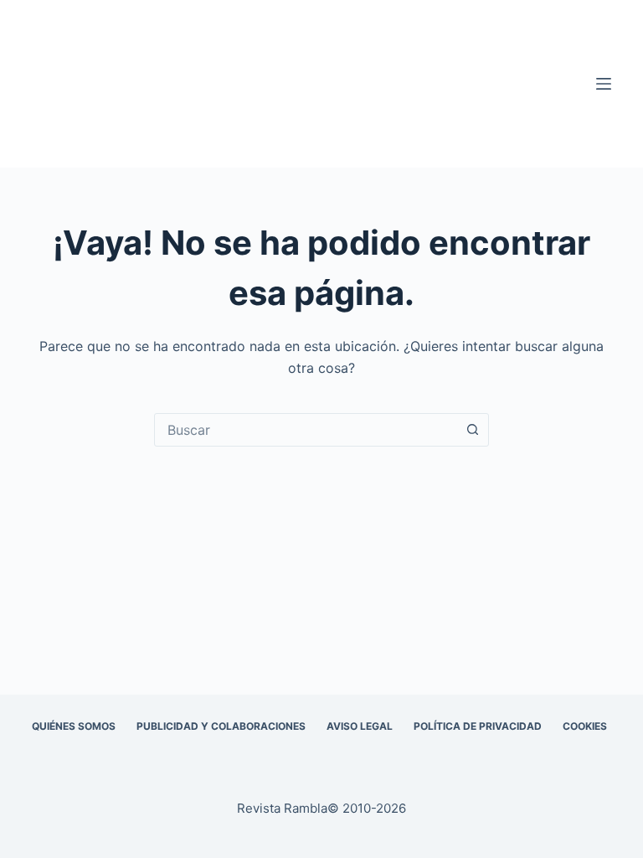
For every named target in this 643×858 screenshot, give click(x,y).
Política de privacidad (478, 726)
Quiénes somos (74, 726)
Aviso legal (360, 726)
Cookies (585, 726)
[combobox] (305, 430)
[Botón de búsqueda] (472, 430)
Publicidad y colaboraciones (221, 726)
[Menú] (603, 83)
